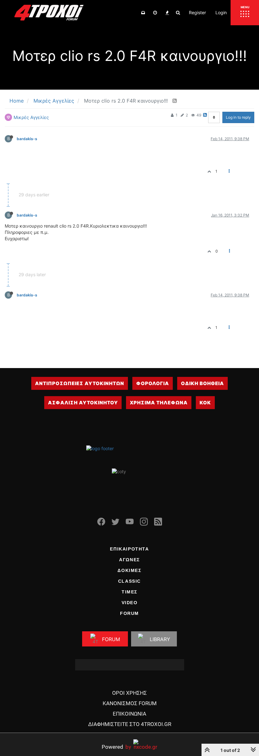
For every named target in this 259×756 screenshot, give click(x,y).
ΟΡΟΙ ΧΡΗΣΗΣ (129, 693)
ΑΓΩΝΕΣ (129, 559)
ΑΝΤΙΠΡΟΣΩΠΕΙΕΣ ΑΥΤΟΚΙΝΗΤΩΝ (79, 383)
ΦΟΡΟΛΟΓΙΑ (152, 383)
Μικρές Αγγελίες (31, 117)
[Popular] (167, 13)
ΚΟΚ (205, 403)
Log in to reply (238, 117)
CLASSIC (129, 581)
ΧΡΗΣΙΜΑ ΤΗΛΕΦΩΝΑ (159, 403)
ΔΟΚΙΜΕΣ (129, 570)
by (116, 747)
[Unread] (143, 13)
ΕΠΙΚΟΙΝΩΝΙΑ (129, 714)
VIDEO (130, 602)
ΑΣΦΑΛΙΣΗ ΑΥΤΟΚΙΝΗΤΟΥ (83, 403)
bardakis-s (27, 138)
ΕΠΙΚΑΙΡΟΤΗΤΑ (129, 548)
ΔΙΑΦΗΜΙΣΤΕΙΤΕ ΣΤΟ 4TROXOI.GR (129, 724)
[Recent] (155, 13)
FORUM (129, 613)
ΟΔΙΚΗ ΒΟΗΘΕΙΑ (202, 383)
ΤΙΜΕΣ (129, 591)
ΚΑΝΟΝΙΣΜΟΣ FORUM (130, 703)
